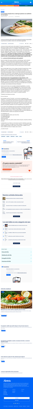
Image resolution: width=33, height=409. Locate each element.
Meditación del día (6, 255)
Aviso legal (20, 406)
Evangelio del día (6, 258)
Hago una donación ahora (6, 169)
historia (17, 136)
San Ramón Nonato (19, 3)
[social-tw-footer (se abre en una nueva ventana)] (17, 403)
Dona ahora (16, 5)
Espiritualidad (5, 392)
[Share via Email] (30, 43)
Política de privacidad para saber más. (17, 154)
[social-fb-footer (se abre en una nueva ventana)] (15, 403)
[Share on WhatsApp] (31, 43)
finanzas (3, 346)
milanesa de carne (6, 116)
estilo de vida (12, 136)
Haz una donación (10, 406)
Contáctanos (24, 406)
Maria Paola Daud (11, 16)
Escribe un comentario (16, 186)
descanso (3, 361)
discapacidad (3, 330)
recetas (20, 136)
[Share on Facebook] (25, 43)
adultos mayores (4, 315)
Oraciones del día (6, 261)
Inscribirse (3, 156)
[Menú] (6, 2)
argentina (7, 136)
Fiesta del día (5, 252)
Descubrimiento (5, 394)
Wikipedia (16, 87)
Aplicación (13, 392)
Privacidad (28, 406)
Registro (7, 5)
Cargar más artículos (16, 216)
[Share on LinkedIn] (27, 43)
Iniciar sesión (17, 400)
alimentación (3, 136)
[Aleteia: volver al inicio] (16, 2)
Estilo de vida (5, 393)
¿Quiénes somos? (16, 406)
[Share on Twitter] (28, 43)
